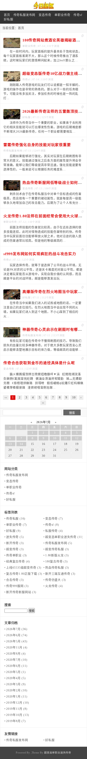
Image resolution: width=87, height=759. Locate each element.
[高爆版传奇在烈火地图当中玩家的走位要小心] (11, 294)
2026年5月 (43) (16, 641)
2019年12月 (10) (17, 702)
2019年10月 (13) (17, 715)
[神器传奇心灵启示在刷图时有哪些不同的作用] (11, 332)
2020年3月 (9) (16, 684)
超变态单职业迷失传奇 (64, 537)
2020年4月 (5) (16, 678)
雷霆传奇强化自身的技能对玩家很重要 (37, 145)
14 (21, 444)
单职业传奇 (62, 14)
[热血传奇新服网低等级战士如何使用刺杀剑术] (11, 185)
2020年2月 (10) (16, 690)
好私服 (8, 19)
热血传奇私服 (57, 567)
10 (54, 438)
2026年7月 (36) (16, 629)
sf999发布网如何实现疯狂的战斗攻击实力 (39, 254)
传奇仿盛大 (55, 579)
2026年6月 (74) (16, 635)
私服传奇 (54, 530)
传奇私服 (15, 518)
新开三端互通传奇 (60, 573)
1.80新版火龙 (57, 555)
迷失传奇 (15, 537)
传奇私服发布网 (24, 14)
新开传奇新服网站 (21, 592)
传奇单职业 (16, 555)
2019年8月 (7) (16, 721)
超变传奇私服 (57, 549)
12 (77, 438)
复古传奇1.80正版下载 (24, 573)
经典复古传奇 (18, 561)
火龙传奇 (54, 586)
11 (65, 438)
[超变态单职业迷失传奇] (43, 5)
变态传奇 (45, 14)
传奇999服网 (17, 586)
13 (10, 444)
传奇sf (77, 14)
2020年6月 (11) (16, 665)
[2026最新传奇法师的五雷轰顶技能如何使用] (11, 114)
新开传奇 (15, 543)
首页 (7, 14)
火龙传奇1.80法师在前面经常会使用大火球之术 (44, 216)
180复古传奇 (56, 561)
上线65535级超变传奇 (23, 567)
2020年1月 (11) (16, 696)
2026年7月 (43, 422)
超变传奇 (15, 549)
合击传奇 (15, 579)
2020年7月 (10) (16, 659)
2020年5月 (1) (16, 672)
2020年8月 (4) (16, 653)
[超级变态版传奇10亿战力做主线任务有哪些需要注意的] (11, 76)
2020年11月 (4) (16, 647)
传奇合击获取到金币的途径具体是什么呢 (39, 363)
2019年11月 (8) (16, 708)
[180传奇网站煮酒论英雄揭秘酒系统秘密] (11, 43)
